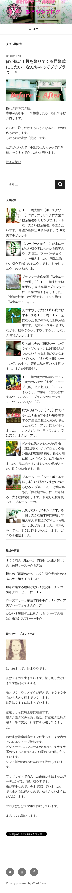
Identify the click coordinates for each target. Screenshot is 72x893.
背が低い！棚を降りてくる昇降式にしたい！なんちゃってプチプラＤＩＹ (36, 67)
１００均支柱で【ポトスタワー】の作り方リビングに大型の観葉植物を (43, 215)
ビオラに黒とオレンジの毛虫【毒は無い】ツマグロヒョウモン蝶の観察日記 (43, 448)
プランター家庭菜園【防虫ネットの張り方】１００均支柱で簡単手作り (43, 282)
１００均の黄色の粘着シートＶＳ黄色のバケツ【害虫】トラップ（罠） (43, 382)
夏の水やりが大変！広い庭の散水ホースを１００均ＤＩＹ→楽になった (43, 315)
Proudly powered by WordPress (26, 883)
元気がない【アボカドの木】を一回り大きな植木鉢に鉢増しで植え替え (43, 515)
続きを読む (13, 162)
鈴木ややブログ (43, 12)
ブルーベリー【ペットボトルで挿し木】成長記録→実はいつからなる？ (43, 482)
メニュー (38, 29)
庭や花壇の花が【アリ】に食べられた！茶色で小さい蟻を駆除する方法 (43, 415)
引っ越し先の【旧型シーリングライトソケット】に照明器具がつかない (43, 348)
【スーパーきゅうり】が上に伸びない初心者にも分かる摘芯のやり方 (43, 248)
